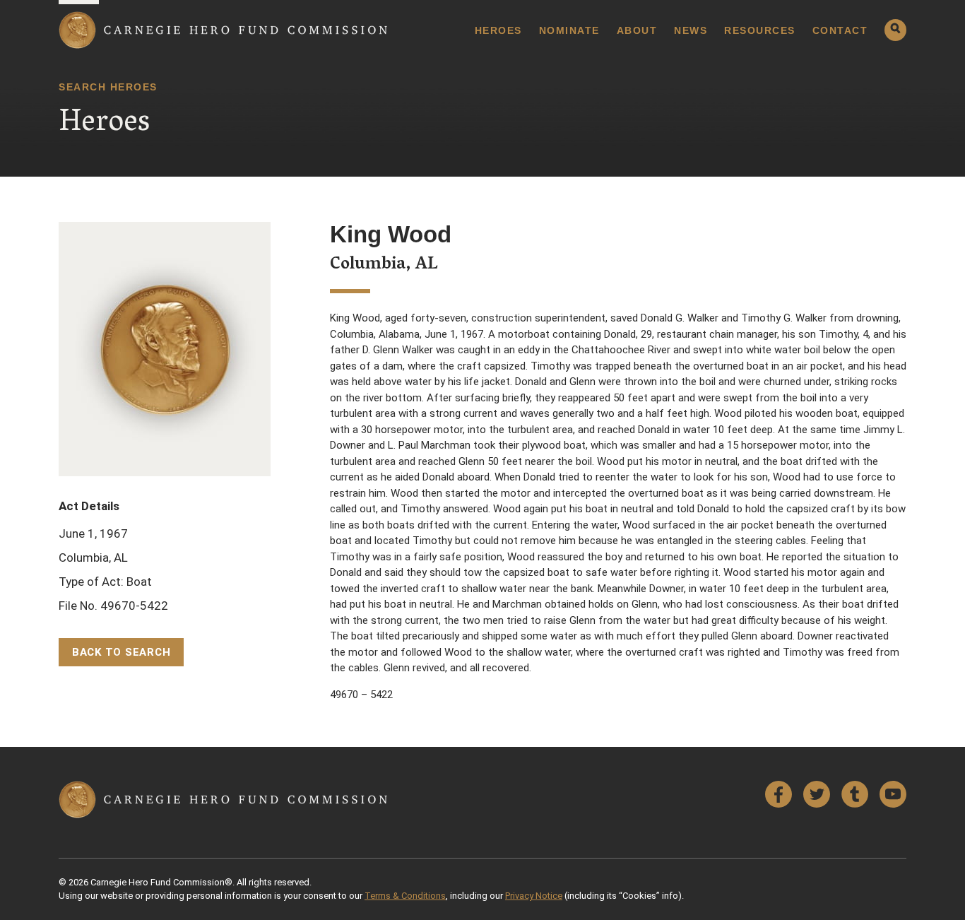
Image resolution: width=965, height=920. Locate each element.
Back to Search (121, 652)
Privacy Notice (533, 895)
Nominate (569, 30)
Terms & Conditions (405, 895)
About (637, 30)
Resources (759, 30)
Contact (840, 30)
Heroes (498, 30)
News (690, 30)
